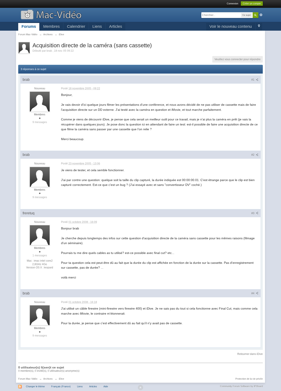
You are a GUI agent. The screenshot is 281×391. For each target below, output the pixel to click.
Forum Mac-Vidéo (27, 378)
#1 (253, 79)
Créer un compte (252, 3)
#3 (253, 213)
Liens (97, 26)
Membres (51, 26)
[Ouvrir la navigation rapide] (259, 27)
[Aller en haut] (140, 387)
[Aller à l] (51, 14)
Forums (29, 26)
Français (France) (61, 386)
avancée (261, 15)
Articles (115, 26)
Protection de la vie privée (249, 378)
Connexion (232, 3)
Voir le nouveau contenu (230, 26)
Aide (105, 386)
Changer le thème (35, 386)
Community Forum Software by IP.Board (241, 386)
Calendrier (76, 26)
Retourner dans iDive (250, 354)
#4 (253, 293)
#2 (253, 154)
